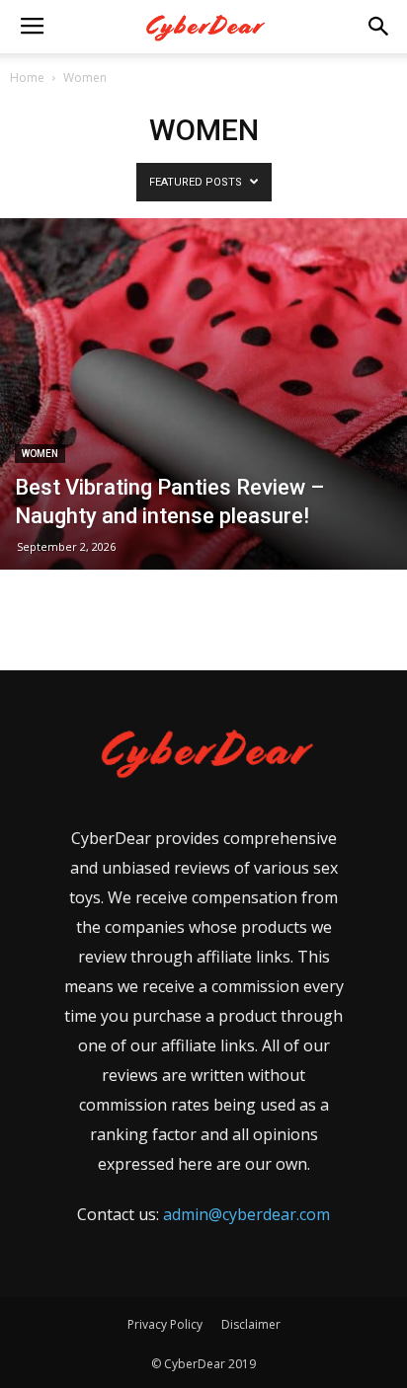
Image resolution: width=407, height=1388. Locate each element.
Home (27, 77)
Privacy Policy (165, 1324)
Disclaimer (251, 1324)
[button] (379, 26)
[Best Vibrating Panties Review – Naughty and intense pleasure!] (203, 394)
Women (40, 453)
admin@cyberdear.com (246, 1214)
